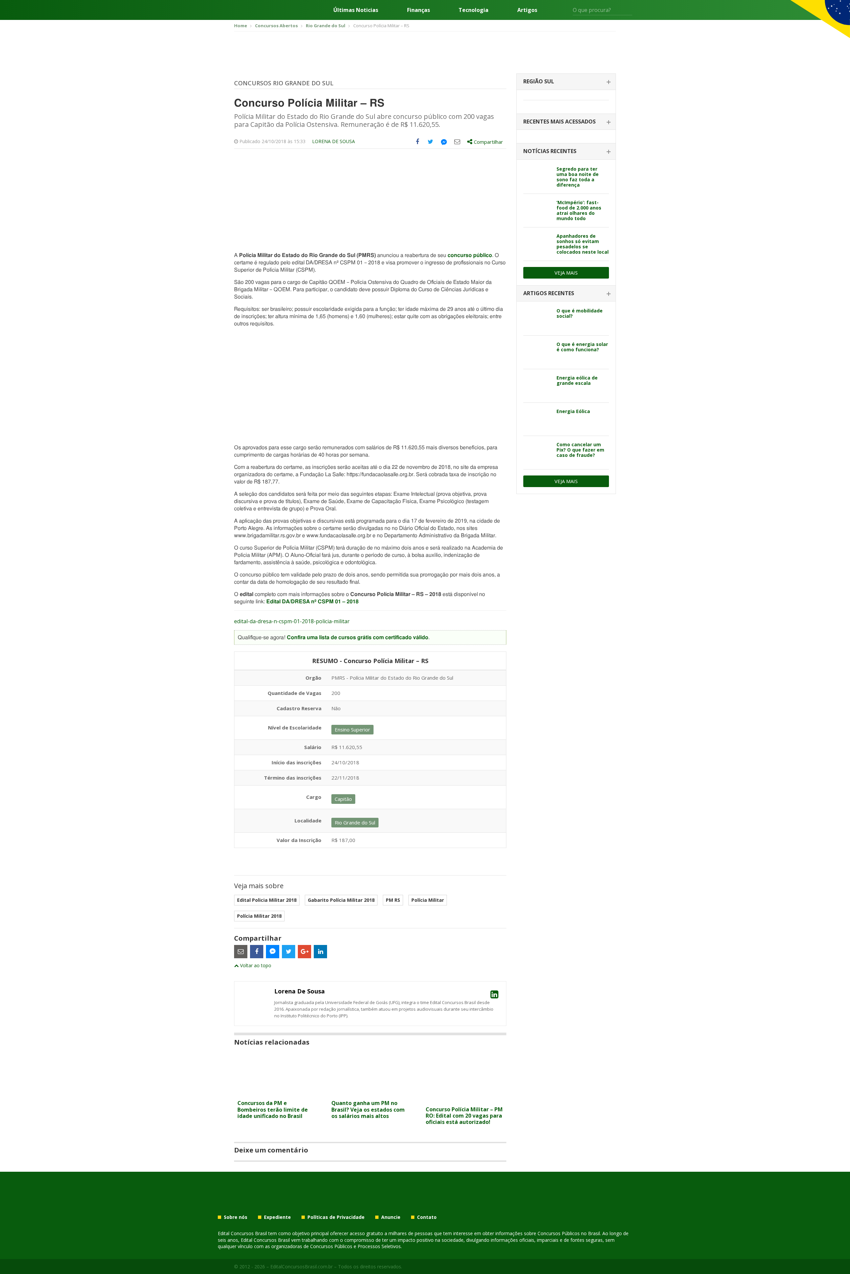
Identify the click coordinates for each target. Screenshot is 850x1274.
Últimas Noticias (355, 10)
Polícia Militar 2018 (259, 916)
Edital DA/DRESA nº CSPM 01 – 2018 (312, 601)
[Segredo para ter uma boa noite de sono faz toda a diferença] (537, 177)
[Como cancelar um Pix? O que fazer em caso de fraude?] (537, 452)
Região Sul (538, 81)
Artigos (527, 10)
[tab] (566, 82)
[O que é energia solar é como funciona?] (537, 352)
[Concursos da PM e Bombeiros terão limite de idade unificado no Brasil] (276, 1092)
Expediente (277, 1217)
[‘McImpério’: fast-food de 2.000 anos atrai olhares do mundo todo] (537, 210)
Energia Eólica (573, 411)
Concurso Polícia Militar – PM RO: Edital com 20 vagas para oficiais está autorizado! (464, 1116)
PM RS (393, 900)
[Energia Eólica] (537, 419)
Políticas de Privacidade (336, 1217)
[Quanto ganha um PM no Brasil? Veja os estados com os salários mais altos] (370, 1092)
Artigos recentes (548, 293)
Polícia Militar (427, 900)
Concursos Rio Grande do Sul (283, 83)
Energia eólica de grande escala (577, 380)
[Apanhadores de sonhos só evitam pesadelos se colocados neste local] (537, 244)
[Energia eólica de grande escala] (537, 385)
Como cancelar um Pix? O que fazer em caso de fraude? (580, 449)
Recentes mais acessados (559, 121)
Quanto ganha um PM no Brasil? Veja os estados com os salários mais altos (368, 1109)
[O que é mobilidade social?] (537, 318)
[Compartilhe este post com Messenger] (444, 141)
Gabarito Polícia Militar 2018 (341, 900)
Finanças (418, 10)
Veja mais (566, 272)
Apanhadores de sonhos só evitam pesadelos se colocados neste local (582, 244)
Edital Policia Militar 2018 (267, 900)
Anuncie (390, 1217)
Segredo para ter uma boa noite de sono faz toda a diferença (577, 177)
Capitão (343, 799)
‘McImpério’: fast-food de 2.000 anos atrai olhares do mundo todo (578, 210)
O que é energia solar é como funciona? (582, 347)
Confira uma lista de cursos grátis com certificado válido (357, 637)
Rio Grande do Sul (355, 822)
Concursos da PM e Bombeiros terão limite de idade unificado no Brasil (272, 1109)
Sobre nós (235, 1217)
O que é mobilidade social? (579, 313)
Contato (427, 1217)
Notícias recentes (549, 151)
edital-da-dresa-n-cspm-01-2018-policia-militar (292, 621)
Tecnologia (473, 10)
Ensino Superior (352, 729)
